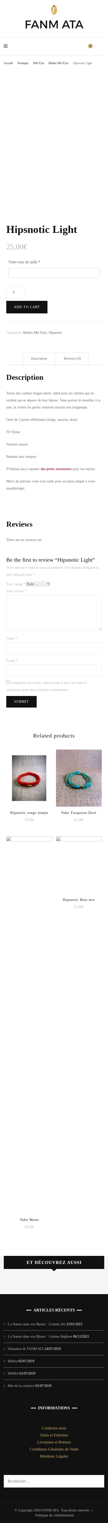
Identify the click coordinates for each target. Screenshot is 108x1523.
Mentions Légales (54, 1456)
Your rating (15, 584)
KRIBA (13, 1373)
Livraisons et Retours (54, 1442)
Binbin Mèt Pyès (35, 333)
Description (39, 358)
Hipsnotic (55, 333)
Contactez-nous (54, 1428)
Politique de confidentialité (54, 1515)
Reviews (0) (72, 358)
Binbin (12, 1361)
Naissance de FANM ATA (26, 1349)
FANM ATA (54, 24)
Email (12, 661)
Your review (16, 591)
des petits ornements (56, 469)
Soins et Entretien (54, 1435)
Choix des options (29, 774)
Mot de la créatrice (21, 1386)
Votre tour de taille (24, 262)
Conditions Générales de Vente (54, 1449)
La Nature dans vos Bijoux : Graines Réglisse (40, 1336)
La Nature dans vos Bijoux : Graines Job (36, 1324)
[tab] (39, 358)
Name (11, 638)
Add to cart (27, 307)
